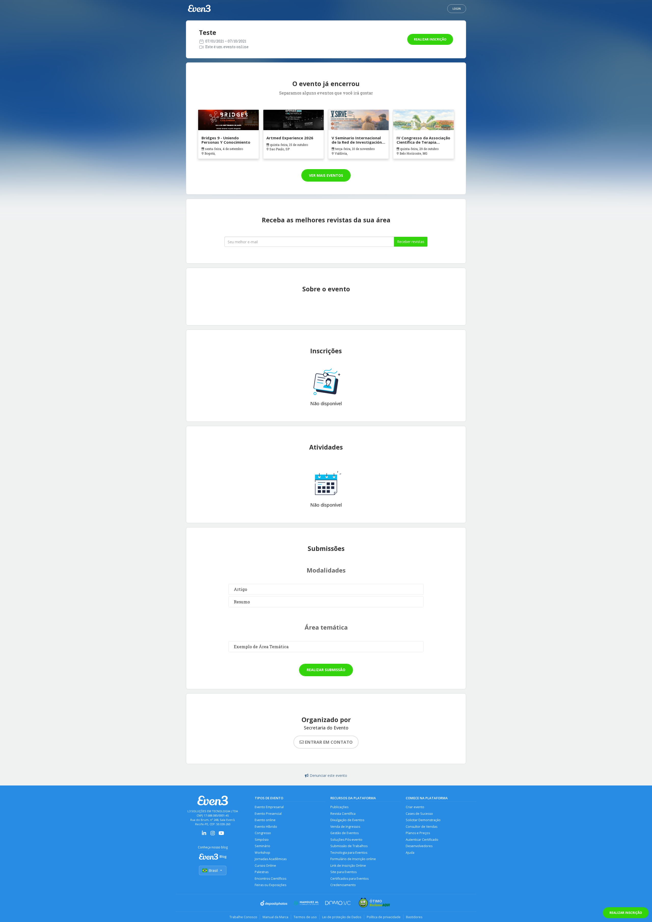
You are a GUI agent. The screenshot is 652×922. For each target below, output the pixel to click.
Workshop (262, 852)
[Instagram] (213, 834)
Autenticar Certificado (422, 839)
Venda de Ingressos (345, 826)
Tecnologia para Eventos (348, 852)
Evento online (265, 820)
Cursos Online (265, 865)
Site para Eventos (343, 872)
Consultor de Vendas (421, 826)
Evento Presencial (268, 813)
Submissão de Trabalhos (349, 846)
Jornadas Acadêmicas (271, 859)
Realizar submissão (326, 669)
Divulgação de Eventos (347, 820)
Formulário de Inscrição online (353, 859)
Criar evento (415, 807)
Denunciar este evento (328, 775)
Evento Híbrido (266, 826)
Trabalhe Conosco (243, 917)
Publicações (339, 807)
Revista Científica (343, 813)
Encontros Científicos (270, 878)
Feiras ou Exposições (270, 885)
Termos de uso (305, 917)
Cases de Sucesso (419, 813)
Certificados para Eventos (349, 878)
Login (457, 8)
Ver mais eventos (326, 175)
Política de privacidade (384, 917)
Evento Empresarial (269, 807)
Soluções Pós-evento (346, 839)
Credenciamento (343, 885)
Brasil (213, 870)
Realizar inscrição (430, 39)
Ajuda (410, 852)
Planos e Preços (418, 833)
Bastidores (414, 917)
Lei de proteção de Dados (341, 917)
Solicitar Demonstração (423, 820)
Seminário (262, 846)
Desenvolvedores (419, 846)
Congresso (263, 833)
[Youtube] (221, 834)
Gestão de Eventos (344, 833)
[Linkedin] (204, 834)
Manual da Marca (275, 917)
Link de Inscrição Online (348, 865)
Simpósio (262, 839)
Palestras (261, 872)
